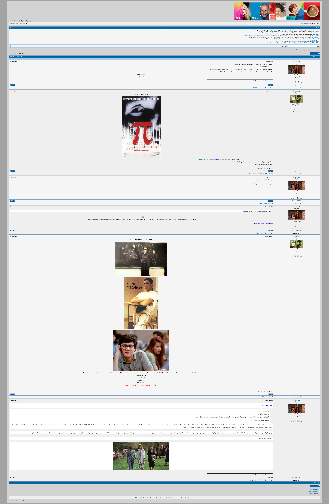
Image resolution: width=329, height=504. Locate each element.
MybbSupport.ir (25, 500)
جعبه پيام (11, 23)
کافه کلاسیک (317, 49)
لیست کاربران (24, 20)
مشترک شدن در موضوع (313, 493)
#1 (10, 61)
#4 (10, 206)
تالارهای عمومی (311, 49)
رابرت (261, 233)
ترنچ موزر (248, 396)
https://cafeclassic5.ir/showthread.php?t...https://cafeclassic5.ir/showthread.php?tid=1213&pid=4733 (267, 35)
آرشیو (140, 497)
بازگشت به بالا (153, 497)
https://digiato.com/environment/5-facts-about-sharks (306, 41)
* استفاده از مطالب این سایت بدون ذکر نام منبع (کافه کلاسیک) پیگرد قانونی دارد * (172, 497)
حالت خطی (12, 56)
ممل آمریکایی (315, 37)
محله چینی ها (305, 49)
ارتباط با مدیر (191, 497)
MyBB (15, 500)
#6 (10, 400)
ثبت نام (303, 23)
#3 (10, 177)
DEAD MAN (315, 35)
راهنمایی (11, 20)
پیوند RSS (137, 497)
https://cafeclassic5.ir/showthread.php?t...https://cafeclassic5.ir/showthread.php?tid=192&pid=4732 (284, 42)
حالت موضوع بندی (18, 56)
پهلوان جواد (270, 87)
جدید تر (312, 482)
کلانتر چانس (297, 61)
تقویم (17, 20)
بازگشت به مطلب (145, 497)
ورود (307, 23)
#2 (10, 90)
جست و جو (31, 20)
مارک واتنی (260, 87)
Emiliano (255, 87)
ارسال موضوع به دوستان (313, 491)
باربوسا (251, 87)
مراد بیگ (256, 480)
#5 (10, 236)
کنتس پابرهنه (315, 30)
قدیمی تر (317, 482)
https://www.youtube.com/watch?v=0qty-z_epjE (300, 40)
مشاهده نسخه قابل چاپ (313, 489)
